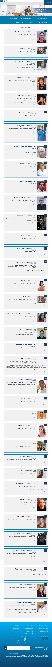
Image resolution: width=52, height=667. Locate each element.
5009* (17, 642)
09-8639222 (21, 642)
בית (49, 11)
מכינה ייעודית (16, 628)
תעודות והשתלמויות (29, 628)
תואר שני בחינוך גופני (43, 628)
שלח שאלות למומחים (41, 18)
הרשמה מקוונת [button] (6, 3)
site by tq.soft (7, 653)
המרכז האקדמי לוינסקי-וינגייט (29, 656)
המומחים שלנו (43, 11)
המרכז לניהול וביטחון (29, 633)
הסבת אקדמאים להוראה (43, 630)
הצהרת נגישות (24, 655)
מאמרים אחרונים (31, 22)
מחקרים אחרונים (19, 22)
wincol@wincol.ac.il (20, 640)
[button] (1, 1)
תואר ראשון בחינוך (44, 631)
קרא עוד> (34, 39)
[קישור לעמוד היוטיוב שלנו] (43, 638)
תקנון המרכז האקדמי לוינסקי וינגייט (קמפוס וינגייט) (38, 655)
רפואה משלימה (30, 631)
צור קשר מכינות (15, 630)
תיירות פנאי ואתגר (29, 630)
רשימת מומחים (35, 11)
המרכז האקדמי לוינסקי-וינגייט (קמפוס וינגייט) (15, 638)
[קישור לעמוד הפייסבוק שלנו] (46, 638)
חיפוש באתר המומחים (26, 18)
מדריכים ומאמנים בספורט (28, 627)
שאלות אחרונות (42, 22)
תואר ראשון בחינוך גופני (43, 627)
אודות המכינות (16, 627)
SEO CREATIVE (16, 653)
